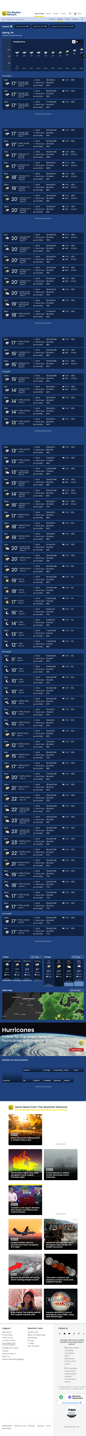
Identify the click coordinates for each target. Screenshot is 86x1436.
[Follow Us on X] (83, 1334)
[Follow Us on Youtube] (69, 1334)
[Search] (70, 13)
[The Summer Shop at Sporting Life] (79, 1077)
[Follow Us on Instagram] (64, 1334)
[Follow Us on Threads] (78, 1334)
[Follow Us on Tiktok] (74, 1334)
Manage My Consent (10, 1348)
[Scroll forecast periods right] (83, 56)
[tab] (73, 41)
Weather (10, 19)
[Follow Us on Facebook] (59, 1334)
